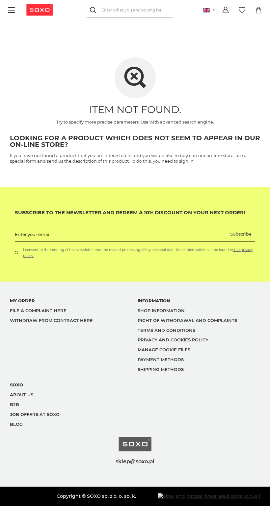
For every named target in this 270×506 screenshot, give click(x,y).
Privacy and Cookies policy (173, 339)
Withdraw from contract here (51, 320)
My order (22, 300)
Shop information (161, 310)
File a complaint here (38, 310)
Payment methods (161, 359)
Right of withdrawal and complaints (187, 320)
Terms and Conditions (166, 330)
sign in (186, 161)
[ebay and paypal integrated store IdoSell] (209, 496)
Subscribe (241, 234)
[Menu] (12, 10)
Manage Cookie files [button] (164, 349)
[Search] (94, 10)
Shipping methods (161, 369)
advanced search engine (186, 122)
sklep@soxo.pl (135, 461)
